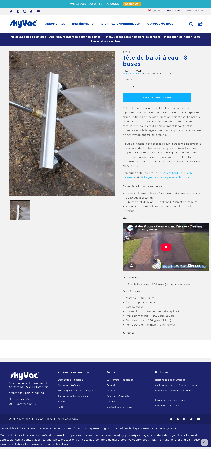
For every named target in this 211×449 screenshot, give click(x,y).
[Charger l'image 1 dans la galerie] (20, 210)
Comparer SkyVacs (69, 385)
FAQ (60, 407)
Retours (111, 390)
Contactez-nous (25, 403)
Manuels (111, 401)
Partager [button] (131, 332)
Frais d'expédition (132, 73)
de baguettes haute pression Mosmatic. (166, 177)
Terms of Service (67, 418)
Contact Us (131, 4)
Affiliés (62, 401)
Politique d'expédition (119, 396)
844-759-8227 (24, 399)
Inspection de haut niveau (182, 36)
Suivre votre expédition (120, 379)
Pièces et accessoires (105, 41)
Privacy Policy (44, 418)
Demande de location (70, 379)
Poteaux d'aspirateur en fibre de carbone (132, 36)
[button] (155, 11)
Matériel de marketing (119, 407)
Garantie (111, 385)
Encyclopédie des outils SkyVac (76, 390)
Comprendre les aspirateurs (74, 396)
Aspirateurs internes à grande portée (75, 36)
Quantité (127, 79)
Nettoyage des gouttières (28, 36)
